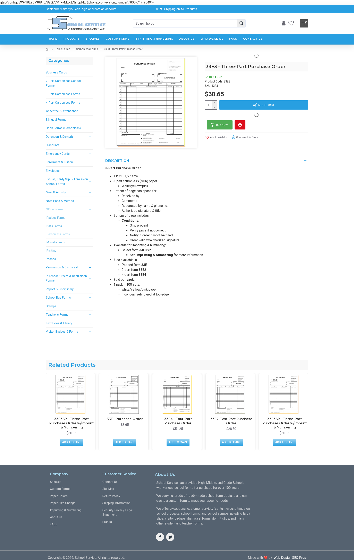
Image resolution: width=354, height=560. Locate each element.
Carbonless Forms (87, 48)
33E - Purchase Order (125, 419)
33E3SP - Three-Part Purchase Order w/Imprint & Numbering (71, 423)
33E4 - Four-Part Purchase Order (178, 421)
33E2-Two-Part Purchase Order (231, 421)
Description (117, 161)
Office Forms (62, 48)
